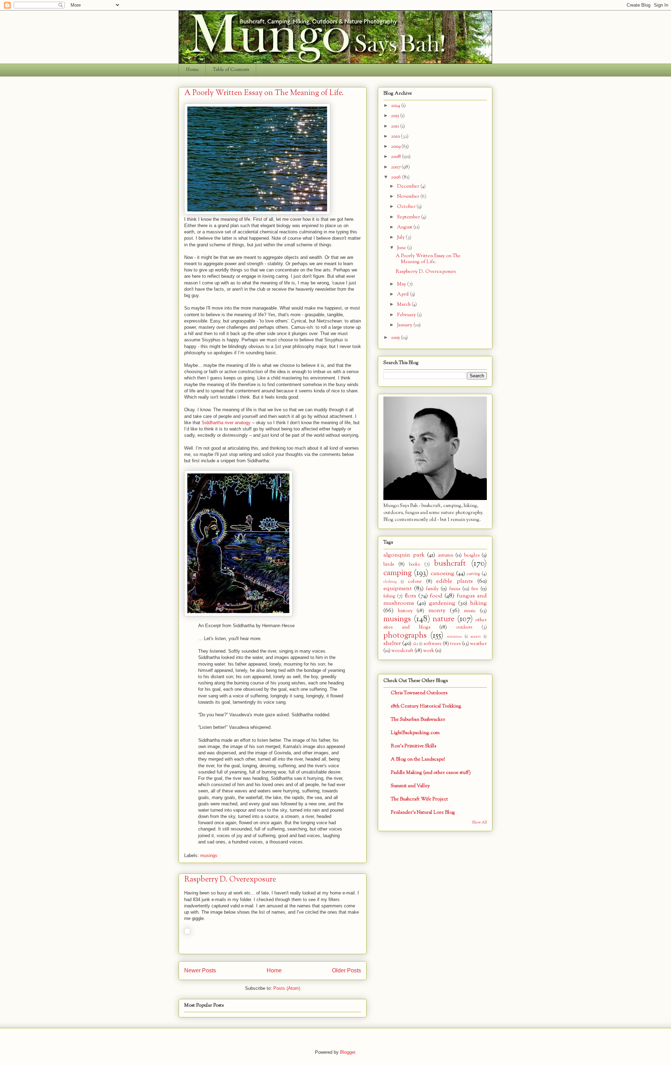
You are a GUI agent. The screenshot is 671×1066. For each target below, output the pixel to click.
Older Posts (346, 970)
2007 (396, 167)
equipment (397, 589)
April (403, 294)
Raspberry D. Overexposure (230, 879)
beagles (471, 555)
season (475, 636)
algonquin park (404, 555)
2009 (396, 146)
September (409, 217)
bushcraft (450, 563)
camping (397, 573)
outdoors (464, 627)
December (408, 186)
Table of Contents (231, 70)
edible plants (454, 581)
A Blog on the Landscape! (418, 759)
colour (415, 581)
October (407, 206)
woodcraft (402, 650)
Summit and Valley (410, 786)
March (404, 304)
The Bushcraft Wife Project (419, 799)
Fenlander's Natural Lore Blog (423, 812)
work (428, 650)
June (402, 248)
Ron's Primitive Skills (413, 746)
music (470, 611)
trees (455, 643)
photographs (405, 635)
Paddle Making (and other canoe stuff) (431, 772)
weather (478, 643)
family (432, 589)
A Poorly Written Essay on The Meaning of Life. (264, 93)
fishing (389, 596)
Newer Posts (200, 970)
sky (415, 644)
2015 (395, 116)
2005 (396, 337)
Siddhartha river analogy (226, 422)
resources (454, 636)
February (407, 315)
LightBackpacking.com (415, 733)
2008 (396, 156)
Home (192, 70)
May (402, 284)
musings (208, 855)
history (405, 611)
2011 (395, 126)
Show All (479, 822)
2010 (396, 136)
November (408, 196)
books (414, 564)
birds (388, 564)
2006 (396, 177)
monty (437, 611)
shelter (392, 643)
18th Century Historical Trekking (426, 706)
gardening (442, 603)
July (401, 237)
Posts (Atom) (286, 988)
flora (410, 596)
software (433, 643)
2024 (396, 105)
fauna (454, 589)
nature (443, 619)
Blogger (347, 1052)
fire (474, 589)
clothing (390, 582)
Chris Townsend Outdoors (419, 693)
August (405, 227)
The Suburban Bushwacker (418, 719)
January (405, 325)
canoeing (442, 574)
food (436, 596)
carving (473, 574)
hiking (478, 603)
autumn (445, 555)
